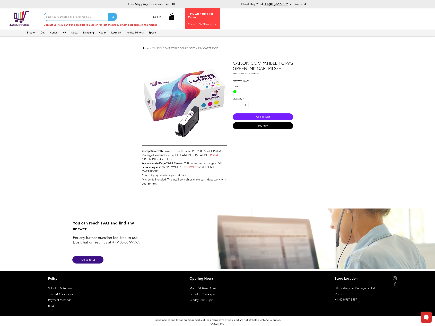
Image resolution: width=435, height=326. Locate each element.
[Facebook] (394, 284)
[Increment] (246, 105)
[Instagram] (394, 278)
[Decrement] (235, 105)
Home (146, 48)
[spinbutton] (241, 105)
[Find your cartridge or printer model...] (112, 17)
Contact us (50, 24)
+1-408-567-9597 (125, 242)
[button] (172, 16)
